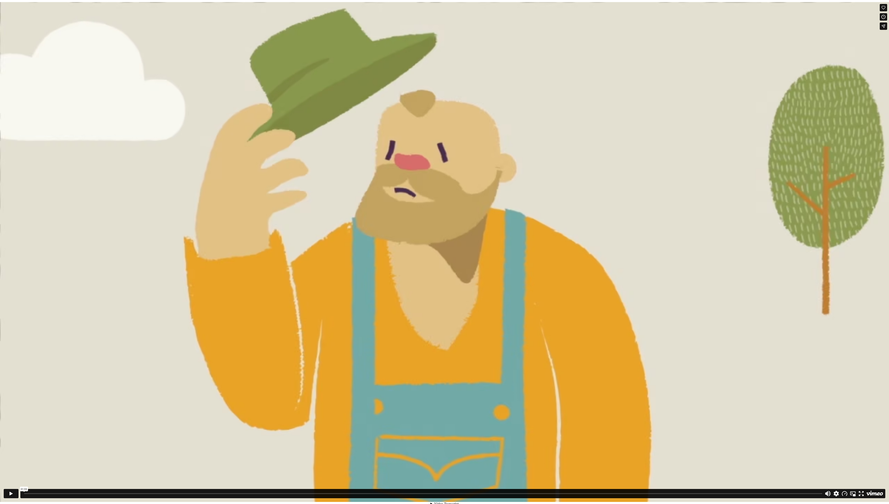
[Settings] (836, 493)
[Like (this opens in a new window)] (883, 7)
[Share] (883, 26)
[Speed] (844, 493)
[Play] (11, 493)
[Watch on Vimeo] (874, 493)
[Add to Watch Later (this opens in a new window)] (883, 17)
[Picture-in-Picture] (853, 493)
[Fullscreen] (861, 493)
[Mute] (828, 493)
